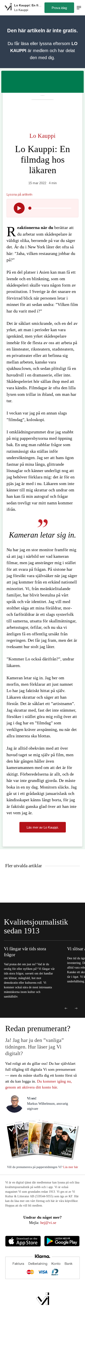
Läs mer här (70, 1167)
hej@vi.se (48, 1222)
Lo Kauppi (42, 136)
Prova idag (59, 8)
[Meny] (79, 7)
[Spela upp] (19, 208)
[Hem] (8, 7)
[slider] (29, 208)
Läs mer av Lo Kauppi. (43, 827)
